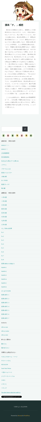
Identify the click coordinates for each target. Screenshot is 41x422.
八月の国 (4, 224)
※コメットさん (6, 360)
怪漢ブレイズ (5, 184)
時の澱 (3, 188)
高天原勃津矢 (5, 157)
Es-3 (2, 240)
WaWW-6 (4, 287)
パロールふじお (6, 169)
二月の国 (4, 201)
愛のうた (4, 344)
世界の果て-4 (5, 306)
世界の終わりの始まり (8, 263)
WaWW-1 (4, 267)
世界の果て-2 (5, 298)
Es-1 (2, 232)
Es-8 (2, 259)
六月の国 (4, 216)
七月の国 (4, 220)
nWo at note (4, 327)
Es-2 (2, 236)
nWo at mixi (4, 335)
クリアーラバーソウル (8, 376)
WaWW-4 (4, 279)
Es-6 (2, 252)
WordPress (27, 415)
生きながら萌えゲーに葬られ (10, 161)
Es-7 (2, 256)
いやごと (4, 384)
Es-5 (2, 248)
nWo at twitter (5, 331)
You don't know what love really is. (11, 392)
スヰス (3, 380)
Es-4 (2, 244)
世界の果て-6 (5, 314)
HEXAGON (4, 364)
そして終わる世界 (6, 228)
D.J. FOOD (4, 180)
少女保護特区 (5, 153)
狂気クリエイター (6, 172)
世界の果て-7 (5, 318)
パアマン (4, 165)
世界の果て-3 (5, 302)
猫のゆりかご (5, 348)
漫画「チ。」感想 (14, 25)
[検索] (25, 129)
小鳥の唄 (4, 176)
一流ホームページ (6, 372)
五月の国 (4, 213)
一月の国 (4, 197)
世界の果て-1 (5, 295)
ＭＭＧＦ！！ (5, 145)
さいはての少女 (6, 291)
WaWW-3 (4, 275)
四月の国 (4, 209)
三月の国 (4, 205)
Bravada (19, 415)
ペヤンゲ (4, 388)
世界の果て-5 (5, 310)
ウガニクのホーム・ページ (9, 356)
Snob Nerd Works (6, 368)
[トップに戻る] (33, 414)
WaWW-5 (4, 283)
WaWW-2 (4, 271)
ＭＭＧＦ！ (4, 149)
